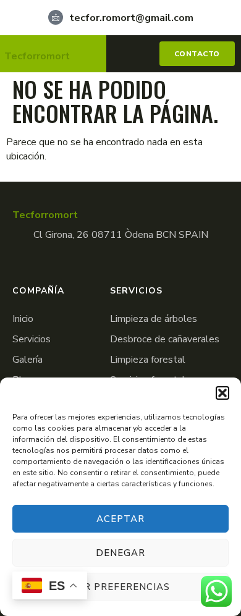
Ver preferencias (120, 587)
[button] (222, 393)
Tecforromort (37, 56)
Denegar (120, 553)
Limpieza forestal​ (147, 359)
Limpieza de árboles (153, 319)
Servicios (31, 339)
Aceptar (120, 519)
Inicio (22, 319)
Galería (27, 359)
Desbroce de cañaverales (164, 339)
